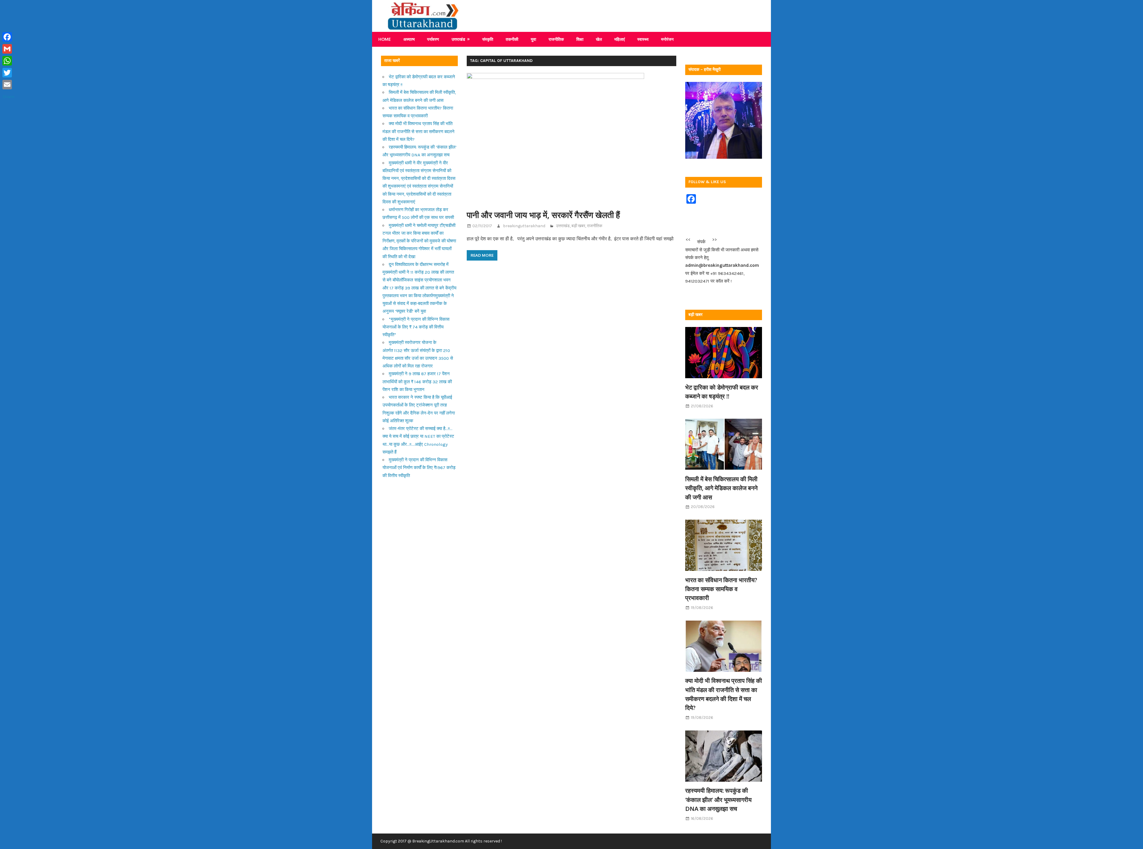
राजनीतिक (556, 39)
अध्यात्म (409, 39)
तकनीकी (512, 39)
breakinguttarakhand (524, 225)
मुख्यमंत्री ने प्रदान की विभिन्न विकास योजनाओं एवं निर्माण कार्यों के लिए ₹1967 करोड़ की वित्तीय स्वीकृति (418, 467)
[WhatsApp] (8, 61)
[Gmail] (8, 49)
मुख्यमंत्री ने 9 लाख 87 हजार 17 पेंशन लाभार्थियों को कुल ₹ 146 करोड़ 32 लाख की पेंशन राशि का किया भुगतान (417, 381)
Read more (482, 255)
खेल (599, 39)
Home (384, 39)
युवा (533, 39)
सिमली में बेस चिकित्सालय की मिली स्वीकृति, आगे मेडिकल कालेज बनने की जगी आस (721, 488)
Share (8, 96)
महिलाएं (619, 39)
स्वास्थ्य (643, 39)
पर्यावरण (433, 39)
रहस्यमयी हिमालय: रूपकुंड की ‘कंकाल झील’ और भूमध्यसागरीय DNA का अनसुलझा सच (718, 799)
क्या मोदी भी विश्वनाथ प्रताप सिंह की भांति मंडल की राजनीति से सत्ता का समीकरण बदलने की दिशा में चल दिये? (418, 131)
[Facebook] (8, 37)
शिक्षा (579, 39)
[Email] (8, 85)
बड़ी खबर (578, 225)
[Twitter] (8, 73)
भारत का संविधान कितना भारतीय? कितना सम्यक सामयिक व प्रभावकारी (721, 589)
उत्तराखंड (458, 39)
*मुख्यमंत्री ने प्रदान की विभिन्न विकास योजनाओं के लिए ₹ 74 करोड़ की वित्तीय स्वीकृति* (415, 327)
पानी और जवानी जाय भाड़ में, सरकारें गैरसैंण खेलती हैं (543, 214)
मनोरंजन (667, 39)
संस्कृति (487, 39)
